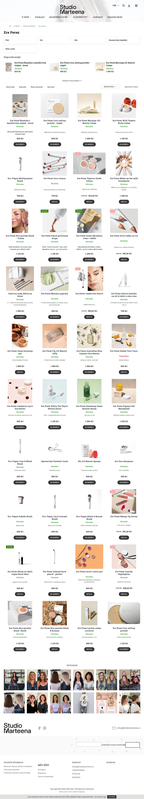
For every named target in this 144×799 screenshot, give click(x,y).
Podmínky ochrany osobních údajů (17, 773)
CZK (115, 5)
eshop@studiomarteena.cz (128, 728)
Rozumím (112, 797)
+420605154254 (33, 728)
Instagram (44, 728)
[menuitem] (26, 17)
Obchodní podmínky (11, 770)
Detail (55, 202)
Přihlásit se (132, 745)
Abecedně (50, 87)
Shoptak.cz (82, 792)
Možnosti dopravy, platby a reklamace (18, 766)
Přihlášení (42, 770)
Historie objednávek (45, 776)
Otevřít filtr (109, 87)
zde (105, 797)
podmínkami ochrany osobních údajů (113, 745)
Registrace (42, 773)
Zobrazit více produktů (71, 81)
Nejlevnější (10, 87)
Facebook (39, 728)
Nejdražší (22, 87)
